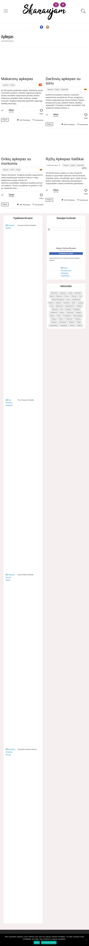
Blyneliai (59, 296)
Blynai (52, 296)
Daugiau (5, 120)
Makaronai (59, 306)
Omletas (79, 306)
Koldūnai (66, 303)
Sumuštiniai (66, 316)
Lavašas (80, 303)
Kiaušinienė (76, 299)
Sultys (58, 316)
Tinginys (54, 319)
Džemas (74, 296)
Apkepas (63, 293)
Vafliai (79, 322)
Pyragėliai (76, 309)
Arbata (70, 293)
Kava (68, 299)
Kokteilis (58, 303)
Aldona (11, 110)
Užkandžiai (62, 322)
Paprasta (55, 309)
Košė (73, 303)
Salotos (61, 312)
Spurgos (78, 312)
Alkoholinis (54, 293)
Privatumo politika (49, 942)
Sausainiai (70, 312)
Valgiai (12, 85)
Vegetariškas (54, 325)
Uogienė (54, 322)
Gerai (37, 942)
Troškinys (78, 319)
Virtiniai (72, 325)
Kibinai (51, 303)
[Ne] (86, 940)
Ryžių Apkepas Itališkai (65, 159)
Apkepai (5, 85)
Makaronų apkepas (17, 79)
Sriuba (52, 316)
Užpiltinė (71, 322)
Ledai (52, 306)
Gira (80, 296)
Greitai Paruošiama (58, 299)
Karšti (12, 170)
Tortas (61, 319)
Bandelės (78, 293)
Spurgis (11, 195)
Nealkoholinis (69, 306)
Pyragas (68, 309)
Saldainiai (54, 312)
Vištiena (79, 325)
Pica (61, 309)
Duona (67, 296)
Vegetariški (64, 89)
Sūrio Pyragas (77, 316)
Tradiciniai (68, 319)
